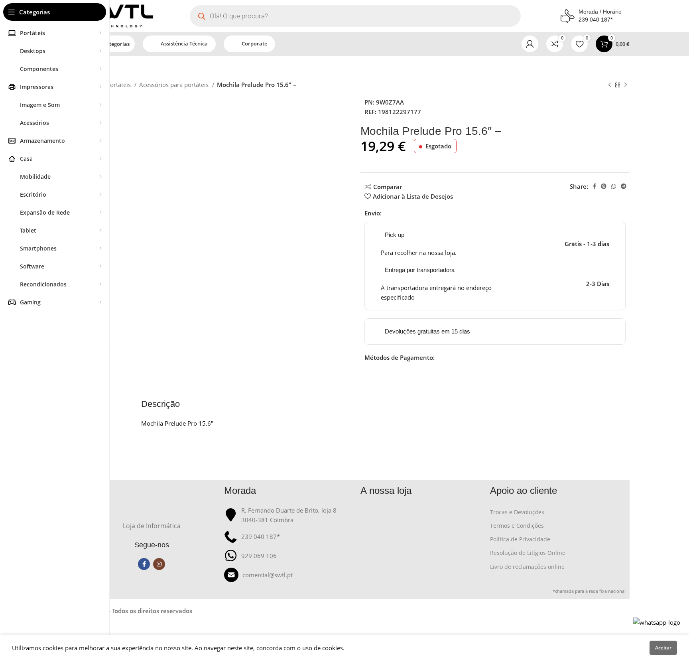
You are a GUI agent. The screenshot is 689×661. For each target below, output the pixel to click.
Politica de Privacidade (520, 539)
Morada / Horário (600, 11)
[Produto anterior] (610, 85)
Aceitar (663, 647)
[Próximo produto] (626, 85)
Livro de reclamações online (527, 566)
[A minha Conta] (530, 44)
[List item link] (288, 575)
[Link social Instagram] (159, 564)
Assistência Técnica (184, 43)
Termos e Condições (517, 525)
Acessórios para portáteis (174, 85)
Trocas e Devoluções (517, 512)
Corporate (254, 43)
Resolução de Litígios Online (527, 552)
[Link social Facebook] (594, 186)
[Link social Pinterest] (603, 186)
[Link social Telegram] (623, 186)
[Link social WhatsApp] (613, 186)
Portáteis (119, 85)
